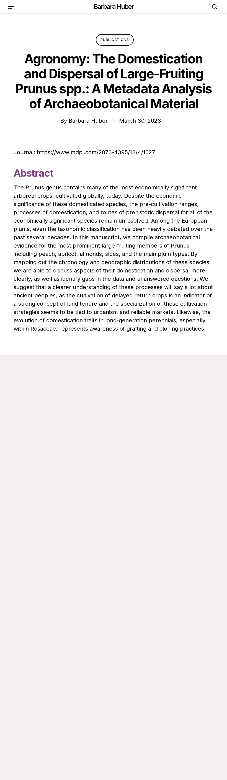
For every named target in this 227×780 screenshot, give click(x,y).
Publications (114, 40)
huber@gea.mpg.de (42, 495)
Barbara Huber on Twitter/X (52, 532)
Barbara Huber (114, 6)
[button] (11, 6)
